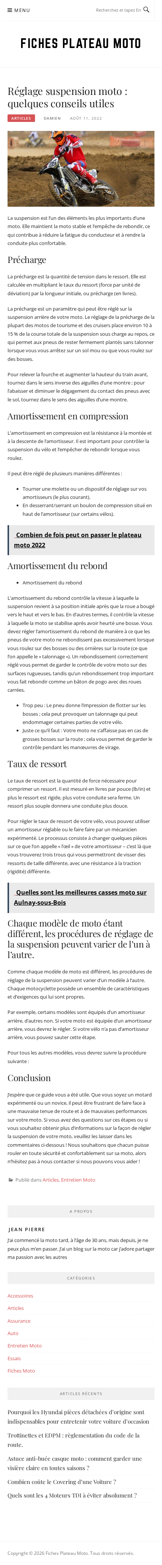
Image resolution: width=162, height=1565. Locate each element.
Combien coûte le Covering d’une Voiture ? (62, 1481)
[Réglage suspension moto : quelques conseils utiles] (81, 168)
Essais (14, 1358)
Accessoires (20, 1295)
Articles (21, 118)
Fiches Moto (21, 1370)
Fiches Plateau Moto (81, 43)
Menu (22, 10)
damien (52, 118)
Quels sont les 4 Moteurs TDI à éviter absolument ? (72, 1495)
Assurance (19, 1320)
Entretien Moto (78, 1179)
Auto (13, 1333)
